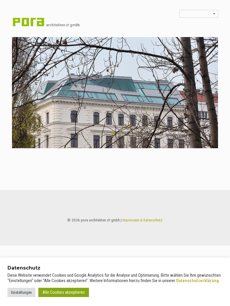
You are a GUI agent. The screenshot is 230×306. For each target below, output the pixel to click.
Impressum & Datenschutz (142, 220)
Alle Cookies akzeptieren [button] (64, 292)
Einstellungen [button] (21, 292)
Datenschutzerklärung (197, 280)
